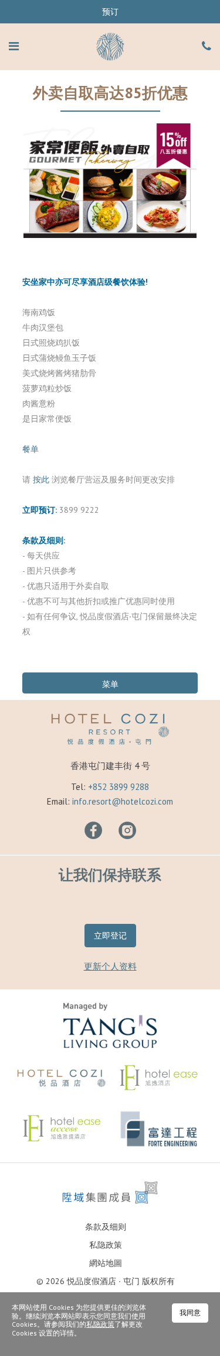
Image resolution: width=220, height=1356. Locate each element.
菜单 (110, 684)
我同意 (190, 1312)
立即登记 (110, 935)
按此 (41, 479)
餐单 (30, 449)
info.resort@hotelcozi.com (122, 801)
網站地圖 (105, 1263)
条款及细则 (105, 1227)
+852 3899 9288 (118, 786)
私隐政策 (105, 1245)
